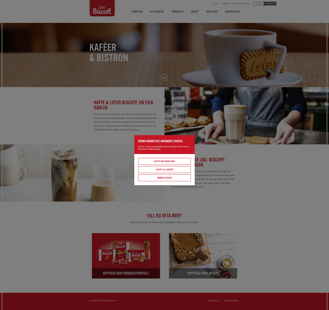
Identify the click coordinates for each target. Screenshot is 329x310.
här (159, 149)
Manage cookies (164, 178)
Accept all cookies (164, 169)
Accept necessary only (164, 161)
